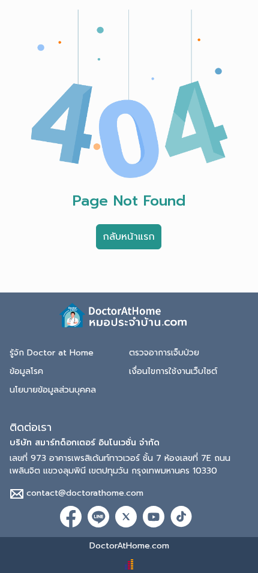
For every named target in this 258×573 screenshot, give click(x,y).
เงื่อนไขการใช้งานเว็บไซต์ (173, 371)
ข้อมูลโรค (26, 371)
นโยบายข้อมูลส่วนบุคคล (53, 390)
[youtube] (153, 516)
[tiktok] (181, 516)
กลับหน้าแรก (129, 237)
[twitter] (126, 516)
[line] (98, 516)
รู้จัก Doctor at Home (52, 352)
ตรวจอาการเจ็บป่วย (164, 352)
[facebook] (71, 516)
